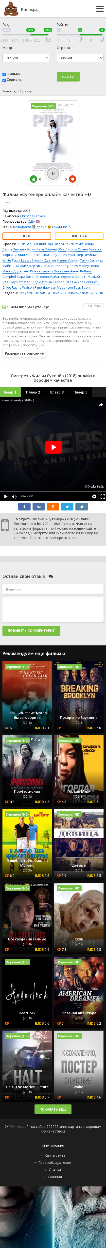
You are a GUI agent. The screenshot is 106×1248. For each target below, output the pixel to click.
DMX (61, 249)
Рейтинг (64, 24)
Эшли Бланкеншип (31, 244)
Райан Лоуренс (62, 276)
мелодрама (22, 227)
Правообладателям (54, 1162)
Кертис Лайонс (41, 265)
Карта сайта (55, 1155)
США (31, 221)
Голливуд (74, 293)
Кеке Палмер (46, 249)
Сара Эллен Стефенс (33, 276)
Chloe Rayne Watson (18, 287)
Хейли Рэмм (74, 244)
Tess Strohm (83, 287)
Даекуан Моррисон (58, 287)
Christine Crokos (32, 216)
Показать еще (53, 1109)
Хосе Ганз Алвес (66, 271)
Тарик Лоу (49, 254)
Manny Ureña (89, 265)
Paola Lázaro (22, 260)
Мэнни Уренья (68, 260)
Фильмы (14, 73)
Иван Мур (10, 282)
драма (41, 227)
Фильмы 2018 (92, 293)
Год (5, 24)
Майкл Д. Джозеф (15, 271)
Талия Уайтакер (70, 254)
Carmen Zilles (63, 282)
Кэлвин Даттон (44, 260)
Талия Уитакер (91, 260)
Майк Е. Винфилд (15, 265)
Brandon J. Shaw (65, 265)
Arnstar (24, 282)
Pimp (38, 287)
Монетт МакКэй (87, 276)
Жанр (7, 47)
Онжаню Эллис (24, 249)
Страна (63, 47)
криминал (60, 227)
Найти (68, 76)
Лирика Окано (76, 249)
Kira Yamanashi (41, 271)
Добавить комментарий (31, 630)
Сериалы (14, 79)
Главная (55, 1176)
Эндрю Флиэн (41, 282)
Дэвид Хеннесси (27, 254)
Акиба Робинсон (87, 282)
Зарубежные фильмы (35, 293)
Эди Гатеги (55, 244)
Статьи (55, 1169)
